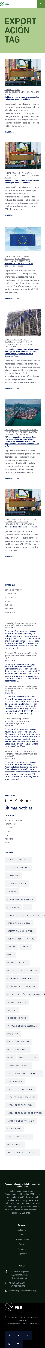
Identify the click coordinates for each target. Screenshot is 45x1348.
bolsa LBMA (13, 907)
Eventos (22, 1244)
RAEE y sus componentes (20, 1089)
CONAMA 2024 (14, 939)
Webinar (26, 173)
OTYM (34, 1057)
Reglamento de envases (20, 1105)
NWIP (22, 1057)
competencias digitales (20, 931)
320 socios (13, 876)
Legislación (22, 1253)
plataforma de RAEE (18, 1065)
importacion (27, 524)
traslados (10, 261)
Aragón (11, 891)
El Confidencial (28, 971)
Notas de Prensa (29, 430)
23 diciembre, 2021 (14, 256)
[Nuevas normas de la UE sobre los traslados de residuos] (23, 239)
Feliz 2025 (31, 986)
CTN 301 (25, 947)
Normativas (23, 261)
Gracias (11, 1010)
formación (11, 522)
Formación (30, 519)
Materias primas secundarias (20, 432)
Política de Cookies (13, 1324)
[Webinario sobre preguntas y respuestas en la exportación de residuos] (23, 72)
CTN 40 (30, 939)
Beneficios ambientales (20, 899)
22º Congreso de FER (18, 868)
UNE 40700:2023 (15, 1145)
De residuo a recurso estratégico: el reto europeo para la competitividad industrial (21, 688)
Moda (10, 1057)
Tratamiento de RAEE (18, 1137)
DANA (10, 955)
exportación (22, 92)
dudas (8, 94)
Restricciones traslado (20, 1121)
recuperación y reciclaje (21, 1097)
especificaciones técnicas (21, 978)
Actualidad (11, 597)
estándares (13, 986)
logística (12, 1034)
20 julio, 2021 (12, 430)
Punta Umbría (14, 1081)
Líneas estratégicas (18, 1042)
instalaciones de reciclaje (22, 1026)
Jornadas (10, 612)
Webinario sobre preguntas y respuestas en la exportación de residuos (22, 98)
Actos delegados (16, 883)
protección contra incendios (24, 1073)
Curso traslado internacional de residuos (22, 527)
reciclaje (10, 342)
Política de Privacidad (29, 1324)
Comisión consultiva (19, 923)
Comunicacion (22, 1239)
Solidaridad (14, 1129)
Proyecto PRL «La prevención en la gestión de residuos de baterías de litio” (21, 655)
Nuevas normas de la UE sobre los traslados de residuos (19, 265)
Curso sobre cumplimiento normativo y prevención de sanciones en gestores (17, 721)
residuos (9, 92)
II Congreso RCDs (16, 1018)
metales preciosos (17, 1050)
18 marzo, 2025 (12, 90)
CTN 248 (11, 947)
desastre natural (17, 963)
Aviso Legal (22, 1327)
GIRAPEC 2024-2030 (16, 1002)
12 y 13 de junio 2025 (18, 860)
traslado (23, 522)
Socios (23, 1234)
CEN (28, 907)
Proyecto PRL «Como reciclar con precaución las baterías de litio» (20, 624)
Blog (27, 256)
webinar (35, 92)
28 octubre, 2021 (13, 340)
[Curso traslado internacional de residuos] (23, 502)
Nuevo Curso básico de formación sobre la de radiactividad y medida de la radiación (22, 753)
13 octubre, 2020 (13, 519)
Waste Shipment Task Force (22, 1152)
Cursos (8, 605)
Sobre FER (22, 1230)
